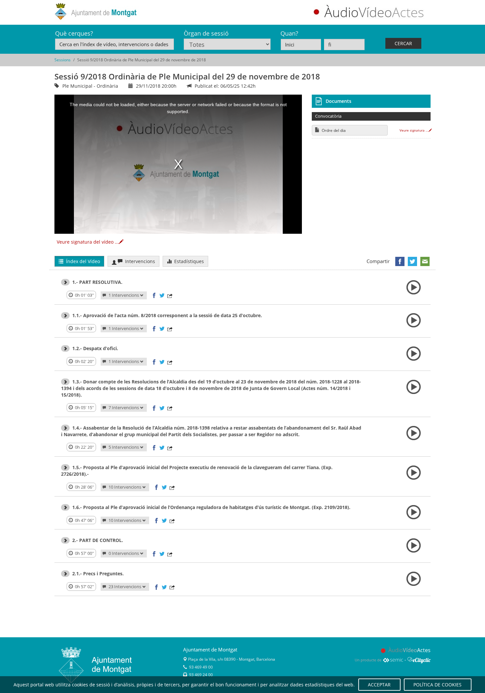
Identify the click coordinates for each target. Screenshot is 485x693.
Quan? (289, 33)
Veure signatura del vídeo (88, 242)
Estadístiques (188, 261)
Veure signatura (414, 130)
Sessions (62, 60)
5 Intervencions (124, 447)
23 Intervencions (125, 586)
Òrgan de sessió (206, 33)
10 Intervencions (125, 487)
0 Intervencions (124, 553)
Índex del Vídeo (81, 261)
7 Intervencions (124, 407)
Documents (338, 101)
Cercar (403, 43)
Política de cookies (437, 684)
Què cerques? (74, 33)
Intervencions (138, 261)
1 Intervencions (124, 295)
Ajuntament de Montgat (210, 649)
